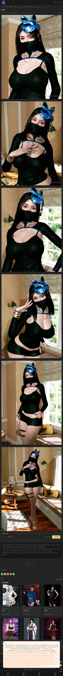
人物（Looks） (15, 12)
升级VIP (56, 537)
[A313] (52, 595)
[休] (52, 629)
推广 (61, 12)
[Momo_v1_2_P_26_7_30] (10, 629)
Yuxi (2, 579)
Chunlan (25, 610)
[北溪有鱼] (3, 2)
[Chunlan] (31, 595)
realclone (4, 569)
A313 (45, 610)
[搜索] (55, 2)
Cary (3, 610)
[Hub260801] (31, 629)
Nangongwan (58, 579)
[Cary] (10, 595)
